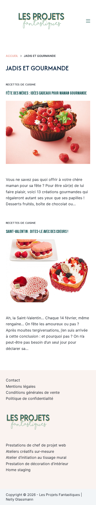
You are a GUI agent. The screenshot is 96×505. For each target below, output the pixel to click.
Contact (13, 380)
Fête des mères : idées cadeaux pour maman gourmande (46, 93)
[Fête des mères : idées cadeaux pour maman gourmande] (48, 132)
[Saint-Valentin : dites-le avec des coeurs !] (48, 270)
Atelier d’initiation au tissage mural (36, 457)
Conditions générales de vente (33, 392)
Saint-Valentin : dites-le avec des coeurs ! (37, 231)
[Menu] (88, 21)
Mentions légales (20, 386)
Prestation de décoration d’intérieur (37, 463)
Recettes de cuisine (21, 84)
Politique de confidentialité (29, 398)
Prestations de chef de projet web (36, 445)
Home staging (18, 469)
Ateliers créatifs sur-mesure (30, 451)
